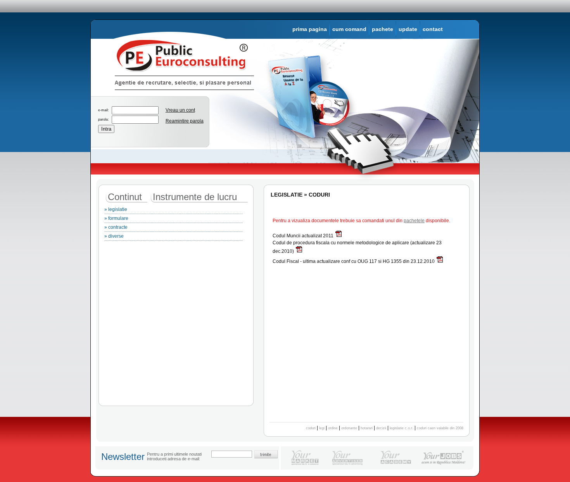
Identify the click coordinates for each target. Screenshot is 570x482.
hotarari (367, 428)
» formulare (116, 218)
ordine (333, 428)
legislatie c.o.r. (401, 428)
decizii (381, 428)
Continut (125, 197)
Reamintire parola (185, 121)
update (408, 29)
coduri (311, 428)
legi (322, 428)
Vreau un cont (180, 110)
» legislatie (115, 209)
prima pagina (309, 29)
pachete (382, 29)
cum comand (349, 29)
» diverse (114, 236)
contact (433, 29)
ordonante (349, 428)
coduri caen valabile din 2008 (440, 428)
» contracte (116, 227)
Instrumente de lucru (195, 197)
